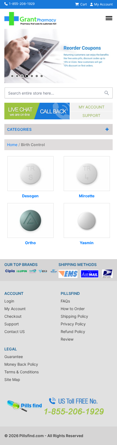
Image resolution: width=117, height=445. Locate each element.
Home (12, 144)
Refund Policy (73, 331)
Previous (10, 56)
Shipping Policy (74, 316)
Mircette (86, 195)
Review (67, 339)
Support (91, 115)
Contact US (14, 331)
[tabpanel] (58, 56)
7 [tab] (41, 76)
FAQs (65, 301)
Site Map (12, 379)
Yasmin (87, 242)
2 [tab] (17, 76)
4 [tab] (27, 76)
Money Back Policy (21, 364)
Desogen (30, 195)
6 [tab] (36, 76)
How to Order (73, 308)
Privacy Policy (73, 324)
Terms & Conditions (21, 372)
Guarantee (13, 356)
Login (9, 301)
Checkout (12, 316)
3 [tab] (22, 76)
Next (107, 56)
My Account (91, 107)
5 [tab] (31, 76)
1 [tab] (12, 76)
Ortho (30, 242)
